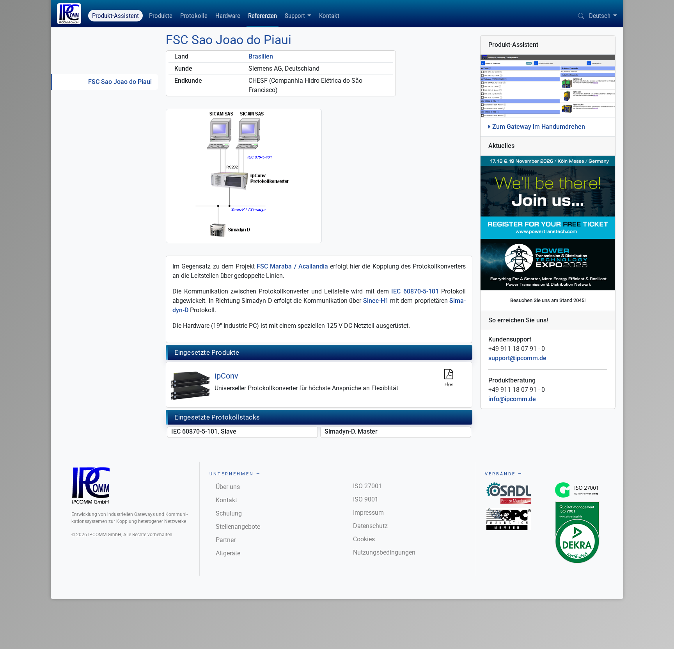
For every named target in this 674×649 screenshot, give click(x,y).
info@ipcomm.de (512, 399)
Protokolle (194, 16)
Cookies (364, 539)
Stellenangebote (238, 526)
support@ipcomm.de (517, 358)
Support (295, 16)
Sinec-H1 (375, 300)
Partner (226, 540)
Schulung (229, 513)
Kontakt (329, 16)
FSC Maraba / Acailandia (292, 266)
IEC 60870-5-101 (414, 291)
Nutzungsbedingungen (384, 552)
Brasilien (260, 56)
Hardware (227, 16)
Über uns (228, 487)
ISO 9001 (365, 499)
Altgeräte (228, 553)
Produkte (160, 16)
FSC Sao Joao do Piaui (120, 81)
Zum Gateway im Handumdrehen (538, 126)
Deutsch (599, 16)
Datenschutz (370, 526)
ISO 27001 (367, 486)
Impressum (368, 512)
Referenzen (262, 16)
